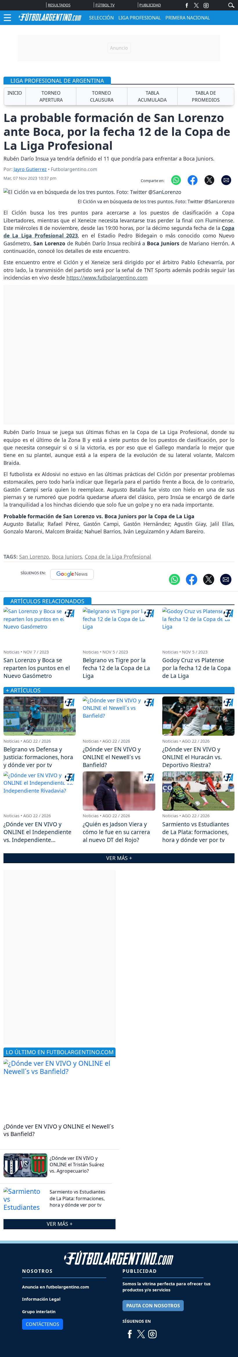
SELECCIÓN (101, 18)
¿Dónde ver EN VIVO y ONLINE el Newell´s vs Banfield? (58, 1130)
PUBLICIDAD (150, 5)
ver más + (60, 1223)
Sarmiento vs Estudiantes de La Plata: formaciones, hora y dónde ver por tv (77, 1198)
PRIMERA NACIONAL (187, 18)
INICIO (15, 93)
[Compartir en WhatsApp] (176, 180)
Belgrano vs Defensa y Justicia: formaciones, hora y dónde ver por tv (38, 757)
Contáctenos (42, 1324)
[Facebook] (186, 5)
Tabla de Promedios (206, 96)
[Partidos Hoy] (206, 5)
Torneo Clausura (101, 96)
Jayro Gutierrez (30, 169)
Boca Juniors (67, 556)
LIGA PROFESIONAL (139, 18)
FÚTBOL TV (105, 5)
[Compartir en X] (209, 180)
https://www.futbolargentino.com (106, 277)
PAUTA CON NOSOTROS (153, 1305)
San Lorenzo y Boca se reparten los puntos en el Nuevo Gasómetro (36, 668)
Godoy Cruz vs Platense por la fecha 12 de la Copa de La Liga (196, 668)
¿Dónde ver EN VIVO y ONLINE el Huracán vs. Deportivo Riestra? (192, 757)
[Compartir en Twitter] (208, 579)
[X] (196, 5)
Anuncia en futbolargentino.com (55, 1287)
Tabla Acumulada (152, 96)
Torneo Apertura (51, 96)
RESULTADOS (59, 5)
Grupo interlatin (38, 1311)
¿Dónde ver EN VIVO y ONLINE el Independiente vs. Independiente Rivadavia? (37, 836)
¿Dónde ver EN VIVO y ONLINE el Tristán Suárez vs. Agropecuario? (77, 1164)
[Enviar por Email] (226, 180)
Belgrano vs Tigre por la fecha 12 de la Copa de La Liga (116, 668)
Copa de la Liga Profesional (118, 556)
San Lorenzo (34, 556)
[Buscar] (231, 4)
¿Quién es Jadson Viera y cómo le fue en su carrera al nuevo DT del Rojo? (116, 832)
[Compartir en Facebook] (192, 180)
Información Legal (41, 1299)
